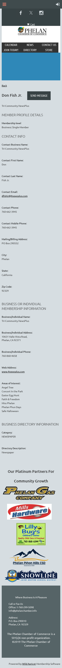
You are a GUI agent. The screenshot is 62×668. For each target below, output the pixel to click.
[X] (31, 13)
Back (4, 85)
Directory (30, 50)
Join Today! (11, 50)
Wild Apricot (29, 663)
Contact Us (49, 45)
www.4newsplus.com (13, 371)
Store (49, 50)
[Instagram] (41, 13)
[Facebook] (20, 13)
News (30, 45)
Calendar (11, 45)
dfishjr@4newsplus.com (15, 195)
